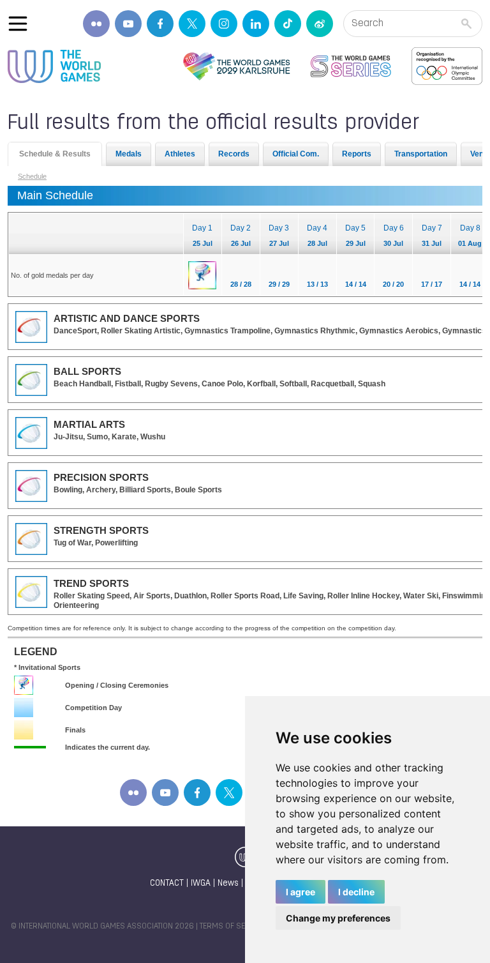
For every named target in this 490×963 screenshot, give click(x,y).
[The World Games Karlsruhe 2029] (236, 66)
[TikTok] (287, 23)
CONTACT (167, 883)
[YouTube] (128, 23)
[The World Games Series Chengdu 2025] (351, 66)
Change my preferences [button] (338, 918)
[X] (192, 23)
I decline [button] (356, 891)
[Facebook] (160, 23)
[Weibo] (319, 23)
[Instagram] (224, 23)
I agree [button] (300, 891)
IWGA (201, 883)
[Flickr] (96, 23)
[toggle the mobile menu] (18, 23)
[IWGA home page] (54, 66)
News (228, 883)
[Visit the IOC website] (447, 66)
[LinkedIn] (255, 23)
